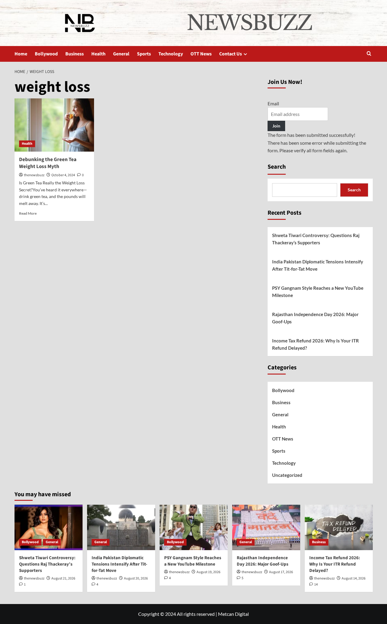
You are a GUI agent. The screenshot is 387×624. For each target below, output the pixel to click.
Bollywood (46, 54)
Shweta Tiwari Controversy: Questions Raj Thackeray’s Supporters (315, 239)
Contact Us (230, 54)
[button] (369, 54)
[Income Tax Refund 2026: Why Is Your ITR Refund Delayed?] (339, 527)
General (121, 54)
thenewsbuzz (34, 175)
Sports (144, 54)
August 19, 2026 (208, 572)
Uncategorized (287, 475)
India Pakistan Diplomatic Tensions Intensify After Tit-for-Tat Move (317, 265)
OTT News (201, 54)
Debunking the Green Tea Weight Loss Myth (47, 163)
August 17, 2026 (281, 572)
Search (277, 167)
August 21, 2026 (63, 578)
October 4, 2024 (63, 175)
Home (21, 54)
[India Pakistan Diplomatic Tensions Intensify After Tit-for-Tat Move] (121, 527)
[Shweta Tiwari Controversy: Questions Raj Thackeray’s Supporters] (49, 527)
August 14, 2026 (354, 578)
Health (98, 54)
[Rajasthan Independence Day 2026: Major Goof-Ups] (266, 527)
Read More (28, 213)
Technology (170, 54)
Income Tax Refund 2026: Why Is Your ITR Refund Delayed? (315, 344)
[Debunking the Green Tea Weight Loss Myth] (54, 125)
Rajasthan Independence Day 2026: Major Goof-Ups (315, 318)
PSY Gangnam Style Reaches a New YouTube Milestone (317, 291)
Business (74, 54)
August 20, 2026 (136, 578)
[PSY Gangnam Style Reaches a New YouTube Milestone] (194, 527)
